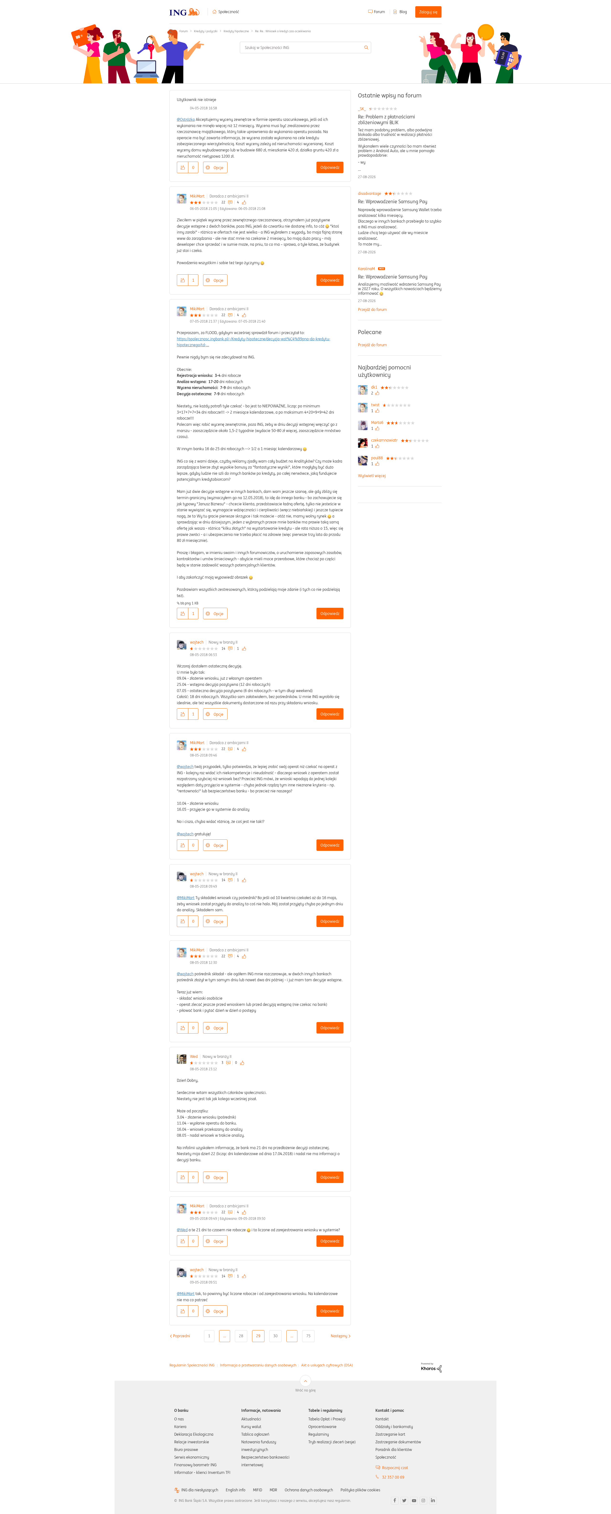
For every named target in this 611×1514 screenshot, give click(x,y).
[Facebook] (395, 1500)
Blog (403, 11)
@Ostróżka (186, 119)
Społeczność (228, 11)
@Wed (182, 1229)
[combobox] (305, 47)
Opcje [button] (218, 167)
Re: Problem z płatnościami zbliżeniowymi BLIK (386, 119)
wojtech (197, 642)
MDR (273, 1489)
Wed (194, 1056)
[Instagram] (423, 1500)
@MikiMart (186, 897)
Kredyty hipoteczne (236, 31)
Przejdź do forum (372, 309)
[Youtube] (414, 1500)
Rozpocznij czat (395, 1467)
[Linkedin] (433, 1500)
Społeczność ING (171, 31)
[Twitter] (404, 1500)
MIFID (257, 1489)
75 (308, 1335)
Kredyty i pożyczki (205, 31)
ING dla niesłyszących (199, 1490)
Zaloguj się (428, 12)
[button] (182, 167)
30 (275, 1335)
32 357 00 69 (393, 1477)
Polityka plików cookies (360, 1489)
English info (235, 1489)
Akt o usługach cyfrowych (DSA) (327, 1365)
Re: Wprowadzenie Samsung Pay (392, 201)
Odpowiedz (330, 167)
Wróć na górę (305, 1390)
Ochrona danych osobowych (309, 1489)
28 (241, 1335)
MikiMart (197, 196)
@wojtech (185, 766)
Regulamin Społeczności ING (192, 1365)
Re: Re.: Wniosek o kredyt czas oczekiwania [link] (283, 31)
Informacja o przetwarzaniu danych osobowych (258, 1365)
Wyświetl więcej (372, 475)
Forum (379, 11)
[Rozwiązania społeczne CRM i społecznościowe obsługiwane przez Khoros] (431, 1367)
